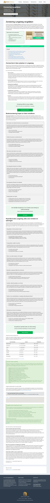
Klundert (25, 390)
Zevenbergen (29, 390)
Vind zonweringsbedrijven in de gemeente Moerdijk (16, 56)
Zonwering (20, 2)
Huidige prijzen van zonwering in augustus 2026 (15, 54)
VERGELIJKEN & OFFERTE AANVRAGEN (10, 14)
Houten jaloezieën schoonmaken (23, 485)
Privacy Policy (29, 498)
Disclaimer (25, 498)
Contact (20, 498)
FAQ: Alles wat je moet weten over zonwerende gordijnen (17, 58)
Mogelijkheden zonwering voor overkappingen (24, 480)
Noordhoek (22, 390)
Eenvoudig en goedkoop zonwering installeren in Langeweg (17, 51)
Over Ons (22, 498)
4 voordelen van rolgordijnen (22, 482)
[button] (25, 46)
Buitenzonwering (25, 2)
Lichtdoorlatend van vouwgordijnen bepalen (24, 484)
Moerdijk (25, 496)
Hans (11, 461)
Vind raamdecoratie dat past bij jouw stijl (14, 53)
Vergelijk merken (11, 55)
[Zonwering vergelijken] (9, 2)
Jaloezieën (8, 423)
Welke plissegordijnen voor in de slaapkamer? (24, 481)
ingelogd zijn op (10, 469)
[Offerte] (35, 35)
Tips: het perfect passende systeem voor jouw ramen (16, 57)
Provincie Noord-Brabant (21, 358)
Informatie (40, 2)
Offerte (44, 2)
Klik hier (27, 394)
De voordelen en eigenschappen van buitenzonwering (16, 52)
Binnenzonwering (33, 2)
